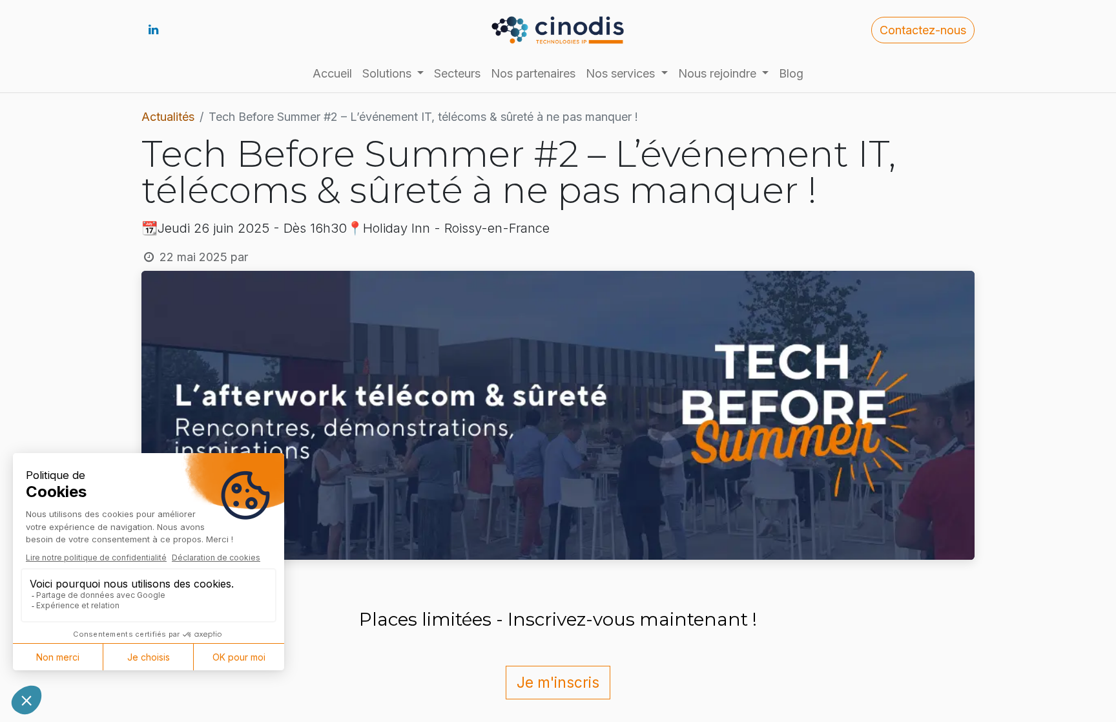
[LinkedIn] (153, 29)
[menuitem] (332, 73)
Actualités (167, 116)
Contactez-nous (923, 30)
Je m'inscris (558, 682)
